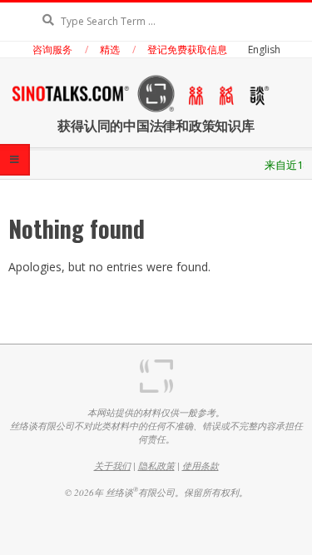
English (264, 49)
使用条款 (200, 465)
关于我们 (112, 465)
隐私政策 (156, 465)
